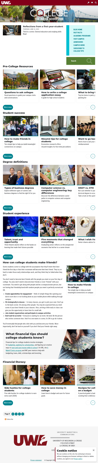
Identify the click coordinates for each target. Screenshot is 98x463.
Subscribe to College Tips (79, 49)
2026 (53, 460)
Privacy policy (78, 459)
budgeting (11, 345)
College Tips (49, 12)
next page (19, 414)
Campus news (79, 45)
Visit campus (79, 39)
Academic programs (82, 36)
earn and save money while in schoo (24, 348)
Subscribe (10, 419)
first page (12, 414)
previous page (16, 414)
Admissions (78, 42)
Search (73, 61)
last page (22, 414)
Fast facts (78, 33)
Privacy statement (36, 460)
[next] (93, 107)
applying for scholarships (25, 345)
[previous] (88, 107)
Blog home (78, 30)
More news (8, 107)
